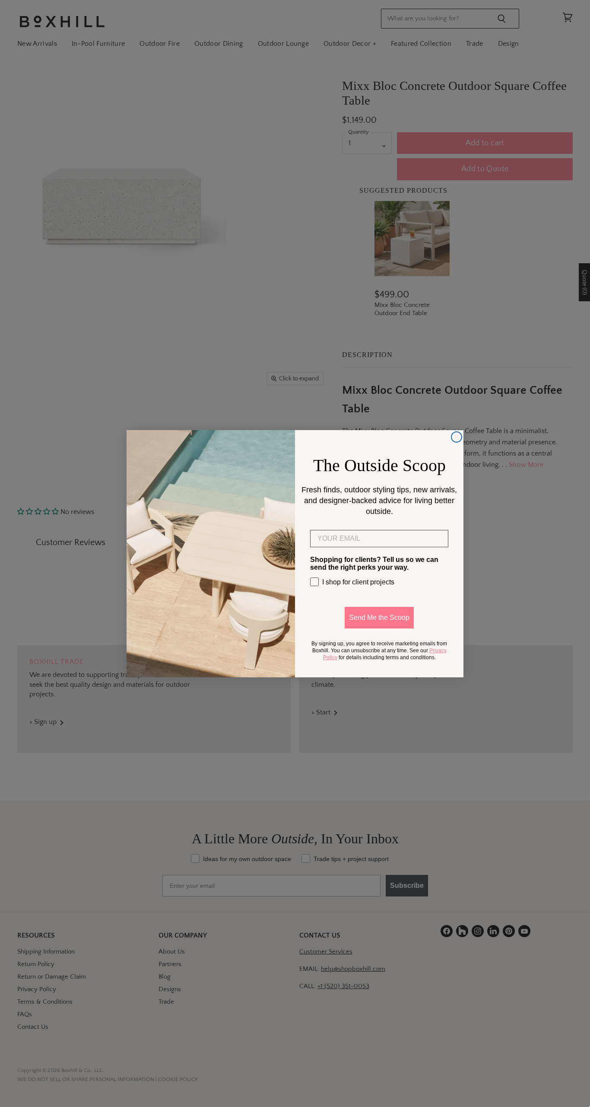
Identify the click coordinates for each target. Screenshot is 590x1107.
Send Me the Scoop (379, 617)
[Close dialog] (456, 437)
